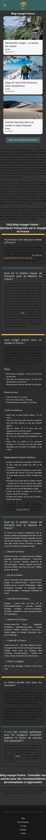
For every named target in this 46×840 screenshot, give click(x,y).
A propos (23, 829)
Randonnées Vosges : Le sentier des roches (21, 44)
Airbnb (17, 756)
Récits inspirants (23, 822)
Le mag (23, 826)
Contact (23, 833)
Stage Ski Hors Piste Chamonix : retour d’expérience (21, 84)
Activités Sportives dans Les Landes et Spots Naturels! (19, 124)
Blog (23, 818)
